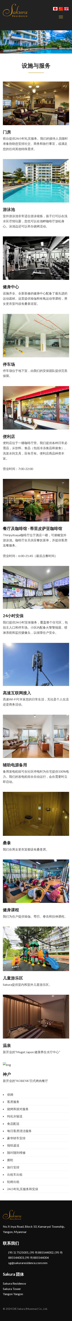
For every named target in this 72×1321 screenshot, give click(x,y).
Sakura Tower (12, 1289)
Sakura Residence (14, 1283)
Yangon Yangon (13, 1294)
